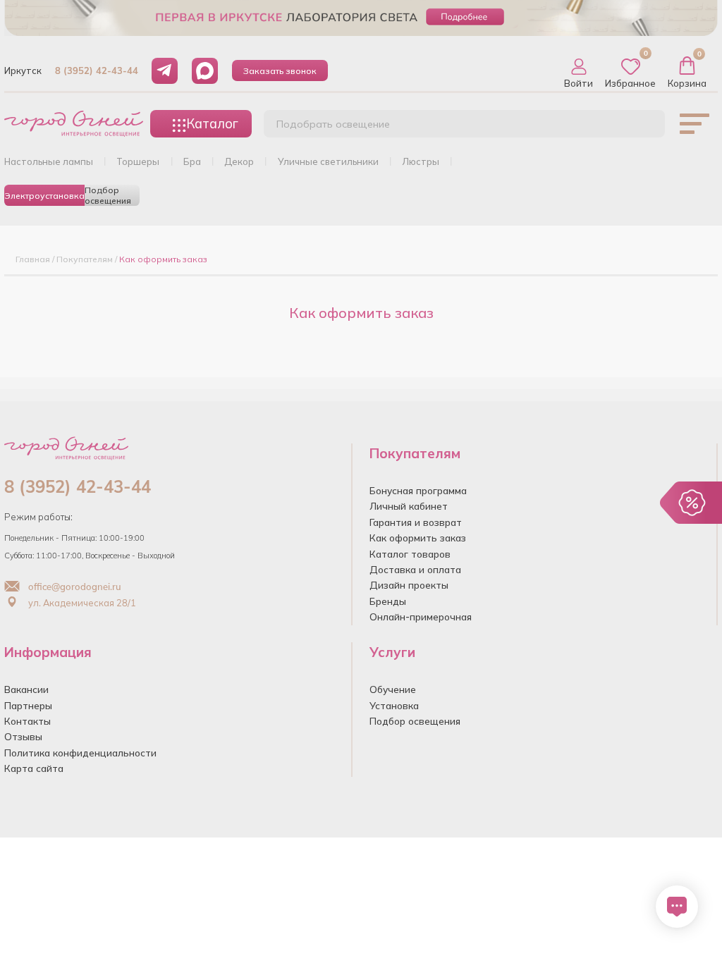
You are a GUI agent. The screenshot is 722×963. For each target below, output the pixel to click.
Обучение (392, 689)
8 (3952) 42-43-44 (96, 70)
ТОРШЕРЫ (137, 161)
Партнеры (28, 705)
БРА (192, 161)
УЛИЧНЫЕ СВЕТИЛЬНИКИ (328, 161)
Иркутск (23, 70)
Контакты (27, 721)
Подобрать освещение (333, 124)
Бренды (387, 601)
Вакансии (26, 689)
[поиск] (639, 128)
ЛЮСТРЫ (420, 161)
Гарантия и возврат (415, 522)
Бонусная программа (418, 490)
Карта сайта (33, 768)
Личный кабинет (408, 506)
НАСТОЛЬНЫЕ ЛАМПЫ (48, 161)
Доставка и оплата (415, 569)
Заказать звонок (280, 71)
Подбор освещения (108, 195)
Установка (394, 705)
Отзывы (23, 736)
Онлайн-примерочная (420, 616)
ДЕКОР (239, 161)
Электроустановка (44, 195)
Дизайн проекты (408, 585)
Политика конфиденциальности (80, 753)
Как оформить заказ (417, 538)
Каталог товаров (410, 554)
